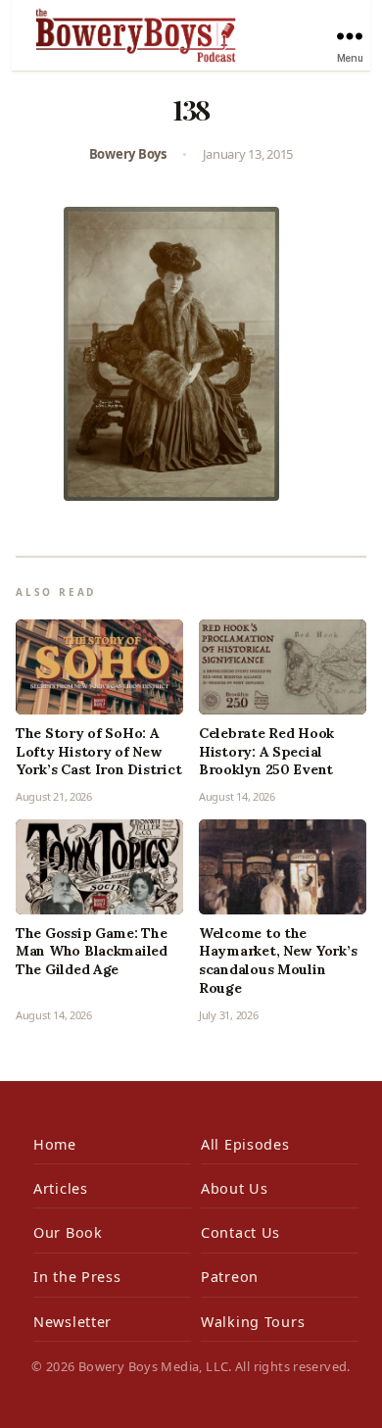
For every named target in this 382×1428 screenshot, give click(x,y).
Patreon (230, 1276)
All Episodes (245, 1144)
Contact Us (240, 1232)
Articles (60, 1188)
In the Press (77, 1276)
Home (54, 1144)
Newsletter (72, 1321)
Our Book (68, 1232)
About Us (234, 1188)
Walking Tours (253, 1321)
